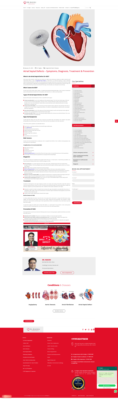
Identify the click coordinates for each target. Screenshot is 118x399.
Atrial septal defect (77, 104)
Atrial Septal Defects (27, 351)
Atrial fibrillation (77, 97)
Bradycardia (76, 100)
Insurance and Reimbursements (53, 354)
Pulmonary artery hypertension (80, 119)
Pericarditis (76, 116)
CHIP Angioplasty (77, 134)
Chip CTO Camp (26, 365)
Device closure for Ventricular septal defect (82, 139)
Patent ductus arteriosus (79, 107)
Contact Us (67, 7)
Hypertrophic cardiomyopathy (79, 109)
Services (33, 7)
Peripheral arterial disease (79, 118)
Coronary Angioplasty (78, 132)
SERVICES (24, 337)
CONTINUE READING (29, 321)
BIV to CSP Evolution (27, 368)
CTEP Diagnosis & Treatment (29, 371)
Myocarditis (76, 113)
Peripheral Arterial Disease (28, 357)
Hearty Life (43, 7)
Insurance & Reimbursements (52, 7)
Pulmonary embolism (78, 120)
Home (24, 7)
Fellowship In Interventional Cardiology (55, 362)
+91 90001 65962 (89, 359)
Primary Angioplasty (78, 131)
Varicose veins (77, 111)
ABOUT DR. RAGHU (81, 395)
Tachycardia (76, 98)
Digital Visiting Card (51, 360)
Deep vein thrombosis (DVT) (79, 112)
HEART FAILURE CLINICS (52, 346)
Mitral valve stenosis (78, 94)
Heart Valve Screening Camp (29, 360)
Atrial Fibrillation (26, 346)
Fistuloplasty (76, 146)
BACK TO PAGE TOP (90, 395)
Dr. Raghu (29, 7)
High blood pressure (78, 103)
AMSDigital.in (47, 395)
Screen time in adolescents (53, 343)
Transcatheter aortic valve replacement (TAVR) (83, 142)
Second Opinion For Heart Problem (30, 362)
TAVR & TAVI (25, 343)
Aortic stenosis (77, 93)
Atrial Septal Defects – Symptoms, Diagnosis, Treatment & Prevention (58, 71)
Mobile (73, 183)
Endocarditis (76, 115)
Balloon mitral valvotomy (78, 147)
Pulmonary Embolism (27, 354)
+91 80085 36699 (90, 354)
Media (48, 357)
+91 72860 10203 (90, 356)
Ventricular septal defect (78, 105)
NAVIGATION (49, 337)
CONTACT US (74, 395)
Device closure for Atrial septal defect (81, 138)
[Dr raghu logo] (33, 329)
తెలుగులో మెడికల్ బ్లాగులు (74, 7)
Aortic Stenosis (26, 348)
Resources (38, 7)
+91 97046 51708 (74, 363)
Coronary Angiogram (78, 130)
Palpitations (76, 101)
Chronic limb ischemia (78, 92)
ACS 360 (49, 365)
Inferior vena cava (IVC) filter (79, 143)
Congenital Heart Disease (52, 68)
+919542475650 (79, 338)
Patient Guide (61, 7)
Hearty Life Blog (50, 348)
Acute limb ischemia (78, 90)
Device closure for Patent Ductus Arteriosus (82, 141)
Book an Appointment (51, 351)
